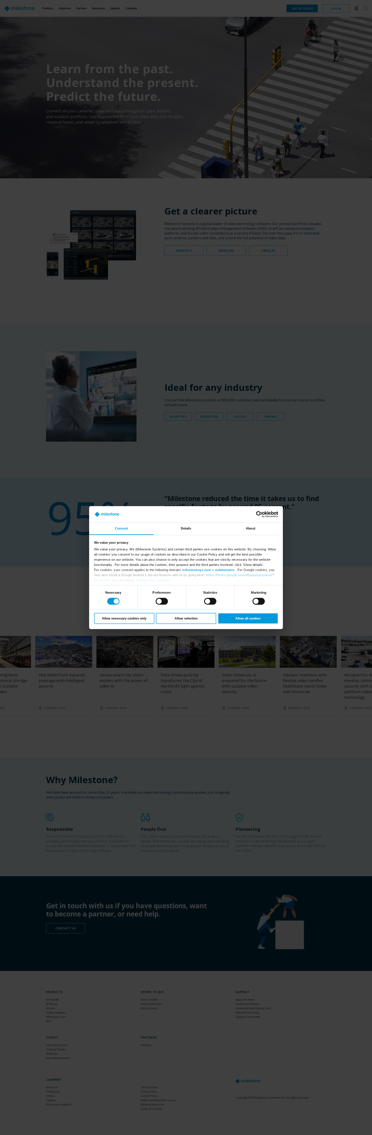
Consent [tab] (121, 528)
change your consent (153, 580)
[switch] (162, 601)
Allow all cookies (248, 618)
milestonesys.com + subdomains (208, 570)
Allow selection (186, 618)
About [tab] (250, 528)
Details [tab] (186, 528)
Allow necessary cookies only (124, 618)
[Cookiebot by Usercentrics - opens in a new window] (259, 514)
